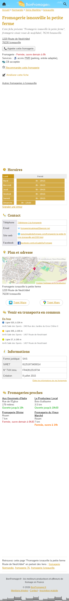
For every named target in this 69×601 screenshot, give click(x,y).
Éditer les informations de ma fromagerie (50, 380)
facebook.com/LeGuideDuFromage (36, 243)
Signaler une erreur (12, 206)
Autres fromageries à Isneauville (19, 83)
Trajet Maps (53, 302)
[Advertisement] (34, 125)
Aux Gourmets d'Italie (14, 398)
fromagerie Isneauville (42, 567)
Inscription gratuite (49, 590)
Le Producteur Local (46, 398)
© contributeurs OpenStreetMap (52, 259)
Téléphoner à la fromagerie (30, 223)
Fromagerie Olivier (13, 412)
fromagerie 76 (22, 567)
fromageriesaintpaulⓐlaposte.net (35, 228)
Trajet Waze (19, 302)
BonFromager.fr (38, 587)
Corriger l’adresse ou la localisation (51, 283)
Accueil (4, 4)
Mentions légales (19, 590)
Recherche (65, 4)
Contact (34, 590)
